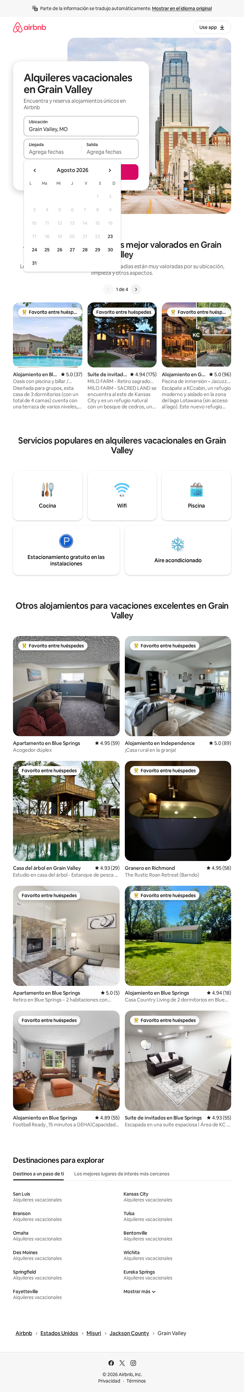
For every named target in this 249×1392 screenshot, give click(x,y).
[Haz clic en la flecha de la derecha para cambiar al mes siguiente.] (110, 170)
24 (34, 250)
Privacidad (109, 1381)
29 (97, 250)
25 (47, 250)
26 (59, 250)
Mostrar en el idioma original (182, 8)
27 (72, 250)
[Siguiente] (136, 289)
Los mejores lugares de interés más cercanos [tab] (122, 1174)
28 (85, 250)
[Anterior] (108, 289)
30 (110, 250)
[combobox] (81, 129)
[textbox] (52, 152)
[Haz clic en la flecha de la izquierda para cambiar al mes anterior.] (35, 170)
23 (110, 236)
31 (34, 263)
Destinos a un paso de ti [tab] (38, 1174)
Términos (136, 1381)
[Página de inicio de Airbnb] (29, 27)
